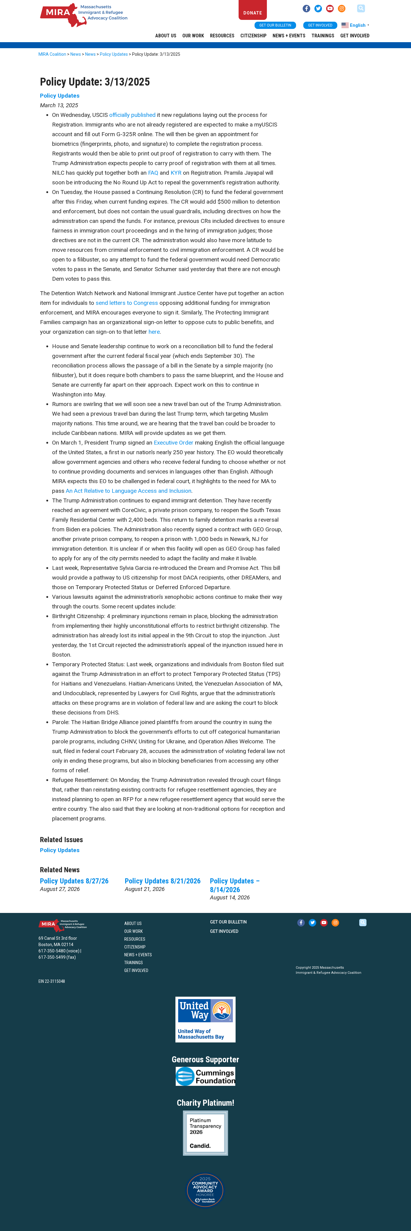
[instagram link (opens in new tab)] (341, 8)
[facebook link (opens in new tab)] (306, 8)
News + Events (289, 36)
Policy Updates (59, 95)
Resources (222, 36)
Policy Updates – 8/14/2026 (235, 885)
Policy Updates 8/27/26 (74, 881)
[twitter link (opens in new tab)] (318, 8)
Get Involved (354, 36)
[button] (361, 8)
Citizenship (253, 36)
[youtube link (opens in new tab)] (330, 8)
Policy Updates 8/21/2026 (163, 881)
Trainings (322, 36)
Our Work (193, 36)
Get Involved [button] (320, 25)
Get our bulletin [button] (275, 25)
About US (165, 36)
